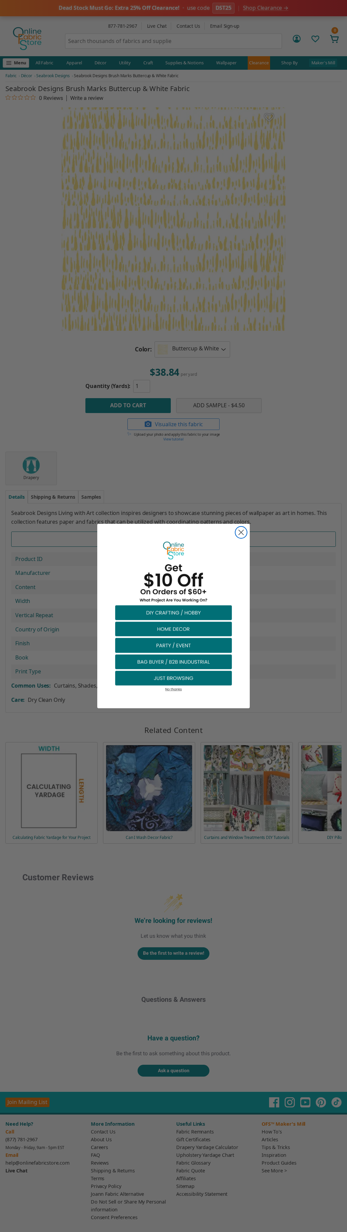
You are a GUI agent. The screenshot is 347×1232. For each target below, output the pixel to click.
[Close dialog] (241, 532)
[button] (173, 612)
